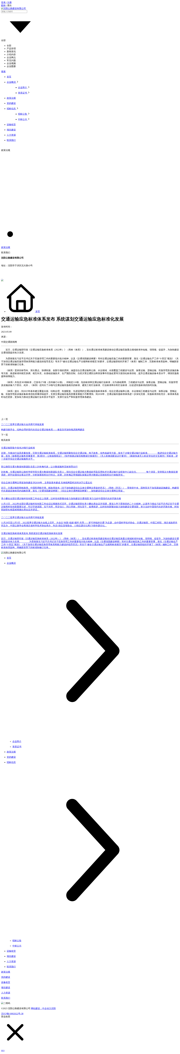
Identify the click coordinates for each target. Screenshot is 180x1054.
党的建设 (5, 977)
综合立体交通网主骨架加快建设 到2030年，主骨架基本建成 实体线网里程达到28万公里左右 (46, 482)
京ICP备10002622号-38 (12, 1013)
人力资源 (5, 993)
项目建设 (5, 987)
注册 (9, 2)
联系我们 (5, 998)
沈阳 (53, 1008)
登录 (3, 2)
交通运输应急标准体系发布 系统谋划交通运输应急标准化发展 (31, 533)
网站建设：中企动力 (41, 1008)
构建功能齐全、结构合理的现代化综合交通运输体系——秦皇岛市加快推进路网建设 (42, 429)
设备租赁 (5, 982)
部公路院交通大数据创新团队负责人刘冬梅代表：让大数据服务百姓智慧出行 (39, 466)
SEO (2, 1050)
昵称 (3, 5)
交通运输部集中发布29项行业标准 (18, 448)
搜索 (3, 71)
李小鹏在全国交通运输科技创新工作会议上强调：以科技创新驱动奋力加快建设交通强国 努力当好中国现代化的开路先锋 (61, 498)
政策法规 (5, 972)
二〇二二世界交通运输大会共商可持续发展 (22, 424)
